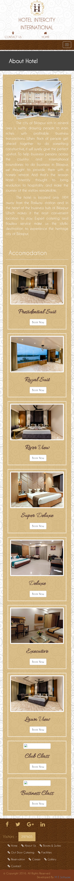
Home (14, 845)
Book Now (38, 322)
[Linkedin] (42, 825)
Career (36, 859)
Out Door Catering (22, 852)
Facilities (46, 852)
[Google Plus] (30, 825)
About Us (30, 845)
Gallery (52, 859)
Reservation (18, 859)
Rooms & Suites (52, 845)
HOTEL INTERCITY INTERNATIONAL (37, 23)
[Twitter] (17, 825)
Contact (16, 866)
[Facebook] (7, 825)
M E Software (63, 877)
